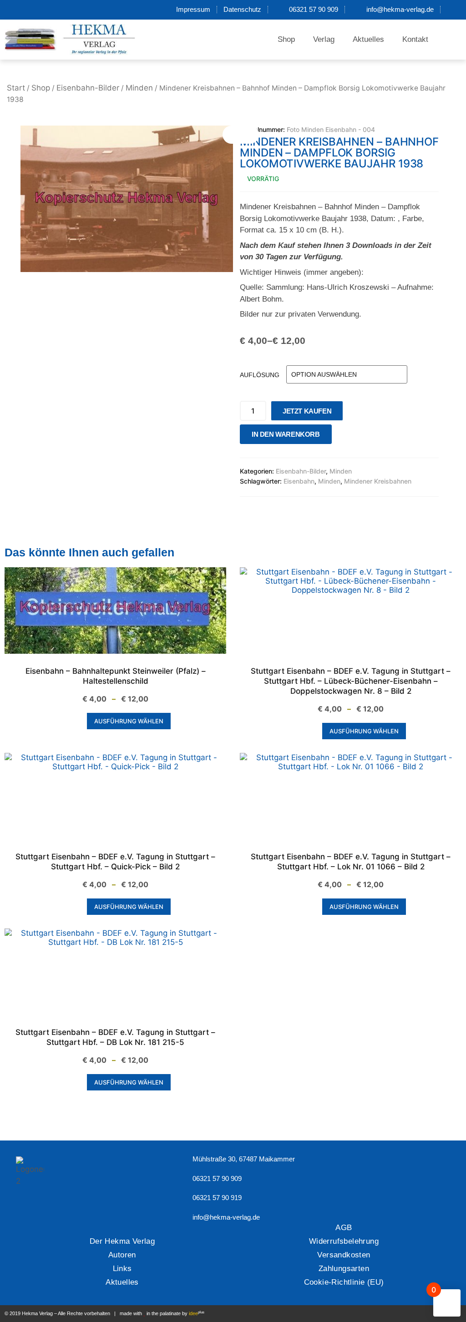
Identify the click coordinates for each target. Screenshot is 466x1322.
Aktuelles (368, 39)
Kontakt (415, 39)
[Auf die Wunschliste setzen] (341, 436)
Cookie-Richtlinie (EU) (344, 1282)
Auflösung (259, 374)
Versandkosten (343, 1255)
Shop (286, 39)
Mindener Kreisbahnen (377, 481)
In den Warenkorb (286, 434)
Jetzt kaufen (307, 411)
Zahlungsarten (344, 1268)
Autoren (122, 1255)
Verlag (323, 39)
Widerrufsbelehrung (344, 1241)
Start (16, 87)
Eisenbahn (299, 481)
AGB (343, 1227)
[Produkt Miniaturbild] (241, 135)
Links (122, 1268)
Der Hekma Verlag (122, 1241)
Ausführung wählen (128, 721)
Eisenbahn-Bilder (87, 87)
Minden (139, 87)
